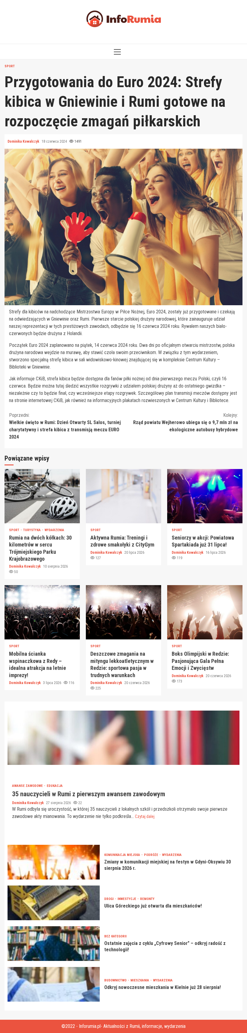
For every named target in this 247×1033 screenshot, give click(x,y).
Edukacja (55, 785)
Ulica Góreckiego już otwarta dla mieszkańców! (54, 903)
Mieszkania (140, 980)
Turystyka (32, 530)
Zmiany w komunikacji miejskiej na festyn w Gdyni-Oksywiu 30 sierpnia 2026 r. (54, 862)
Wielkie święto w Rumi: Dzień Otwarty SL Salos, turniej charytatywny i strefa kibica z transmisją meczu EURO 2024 (65, 426)
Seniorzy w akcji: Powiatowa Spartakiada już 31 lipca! (204, 496)
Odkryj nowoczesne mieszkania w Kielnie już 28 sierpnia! (54, 984)
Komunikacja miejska (122, 855)
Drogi (109, 899)
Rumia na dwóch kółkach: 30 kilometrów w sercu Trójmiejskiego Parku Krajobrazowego (42, 496)
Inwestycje (127, 899)
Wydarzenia (54, 530)
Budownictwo (115, 980)
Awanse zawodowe (28, 785)
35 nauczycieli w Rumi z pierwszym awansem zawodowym (123, 738)
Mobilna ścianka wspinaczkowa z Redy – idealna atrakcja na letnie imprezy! (42, 612)
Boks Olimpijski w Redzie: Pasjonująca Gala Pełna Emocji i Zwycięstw (204, 612)
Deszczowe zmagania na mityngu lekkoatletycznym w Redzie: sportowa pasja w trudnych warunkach (123, 612)
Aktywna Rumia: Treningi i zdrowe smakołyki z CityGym (123, 496)
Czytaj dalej (145, 816)
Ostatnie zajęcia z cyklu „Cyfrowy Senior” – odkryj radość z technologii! (54, 943)
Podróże (151, 855)
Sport (10, 66)
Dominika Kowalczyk (24, 141)
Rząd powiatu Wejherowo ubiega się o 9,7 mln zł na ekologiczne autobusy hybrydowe (185, 422)
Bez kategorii (115, 936)
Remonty (147, 899)
